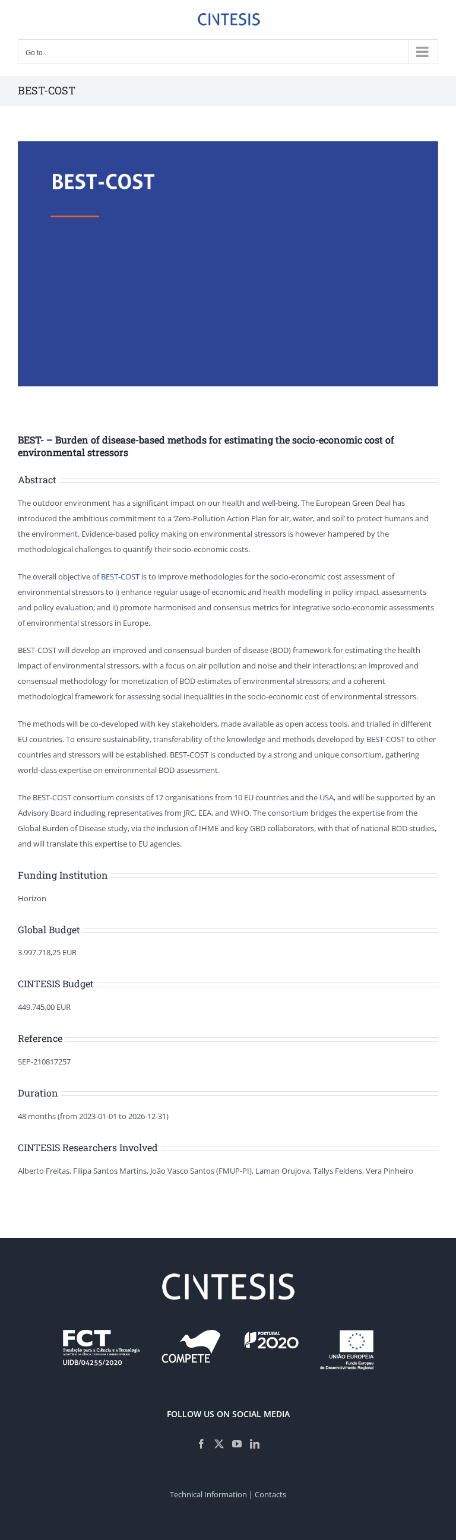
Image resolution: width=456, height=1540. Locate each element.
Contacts (270, 1494)
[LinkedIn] (254, 1444)
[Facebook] (201, 1444)
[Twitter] (219, 1444)
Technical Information (208, 1494)
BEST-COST (120, 576)
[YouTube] (237, 1444)
